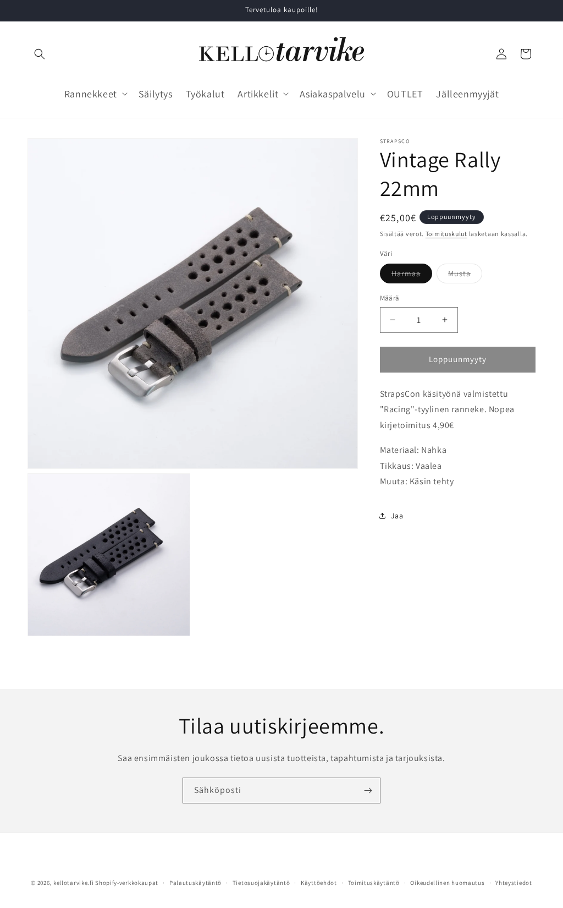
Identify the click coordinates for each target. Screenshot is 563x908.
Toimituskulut (446, 233)
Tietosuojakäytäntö (261, 883)
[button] (39, 54)
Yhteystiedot (513, 883)
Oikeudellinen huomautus (447, 883)
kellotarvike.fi (73, 883)
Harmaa (411, 275)
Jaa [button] (397, 516)
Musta (465, 275)
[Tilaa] (368, 790)
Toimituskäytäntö (374, 883)
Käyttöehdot (319, 883)
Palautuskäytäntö (195, 883)
